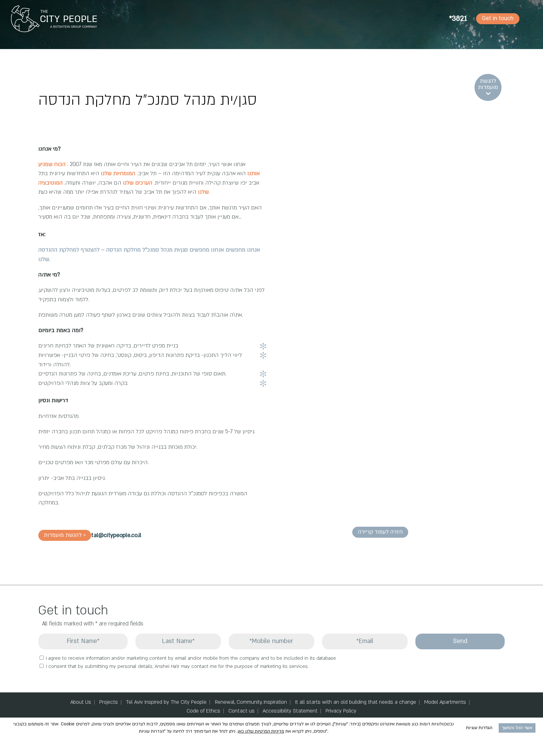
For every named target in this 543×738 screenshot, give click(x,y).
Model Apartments (445, 702)
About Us (80, 702)
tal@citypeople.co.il (116, 535)
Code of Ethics (203, 710)
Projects (108, 702)
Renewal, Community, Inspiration (251, 702)
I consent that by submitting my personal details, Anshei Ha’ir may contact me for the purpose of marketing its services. (177, 666)
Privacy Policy (341, 710)
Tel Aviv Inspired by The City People (166, 702)
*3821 (458, 18)
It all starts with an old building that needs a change (355, 702)
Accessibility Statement (290, 710)
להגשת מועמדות (488, 84)
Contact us (241, 710)
